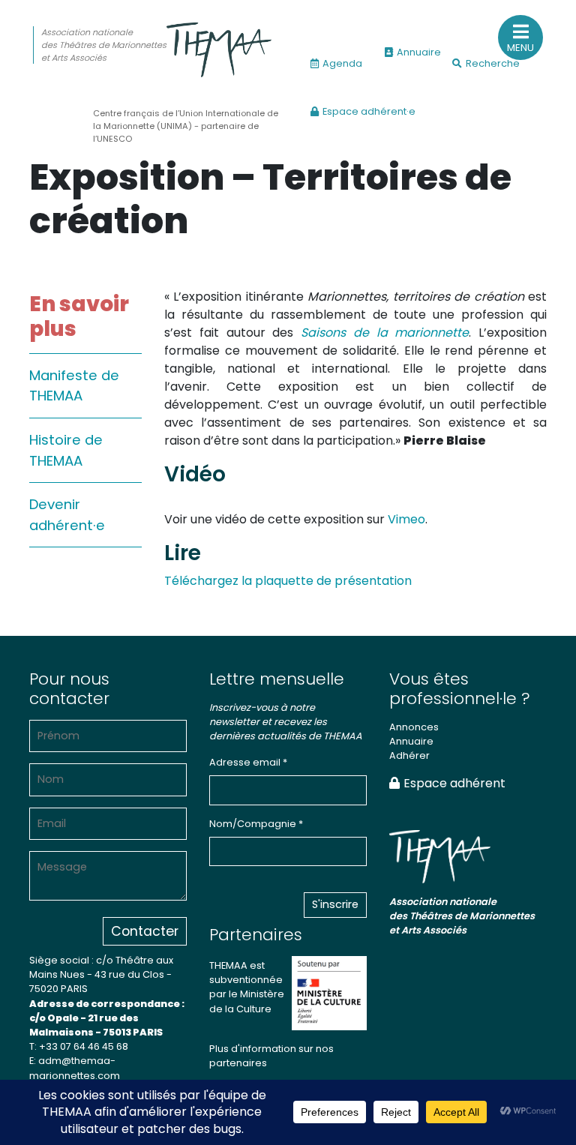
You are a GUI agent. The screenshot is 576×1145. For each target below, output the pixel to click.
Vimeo (406, 519)
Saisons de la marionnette (385, 332)
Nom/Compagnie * (256, 823)
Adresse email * (248, 762)
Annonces (414, 727)
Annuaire (419, 52)
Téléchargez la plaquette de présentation (288, 580)
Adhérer (409, 755)
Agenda (342, 63)
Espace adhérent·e (369, 111)
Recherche (493, 63)
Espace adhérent (455, 783)
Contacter (144, 931)
